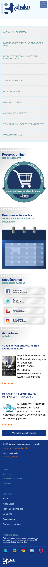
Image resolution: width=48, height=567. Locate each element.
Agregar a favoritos (12, 524)
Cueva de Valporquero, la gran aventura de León (20, 347)
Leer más (7, 383)
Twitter (19, 301)
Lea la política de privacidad (16, 448)
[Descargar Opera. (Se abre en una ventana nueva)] (41, 550)
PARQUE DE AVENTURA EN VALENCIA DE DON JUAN (19, 395)
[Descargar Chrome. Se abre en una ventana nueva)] (23, 550)
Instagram (20, 320)
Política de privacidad (13, 509)
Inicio (5, 499)
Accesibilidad (9, 519)
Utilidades (7, 494)
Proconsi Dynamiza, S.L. (12, 457)
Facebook (20, 291)
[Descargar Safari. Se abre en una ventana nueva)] (32, 550)
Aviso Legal (8, 504)
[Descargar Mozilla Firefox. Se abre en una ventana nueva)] (14, 550)
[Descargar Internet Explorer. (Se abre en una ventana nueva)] (6, 550)
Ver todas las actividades (24, 433)
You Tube (19, 311)
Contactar (7, 514)
